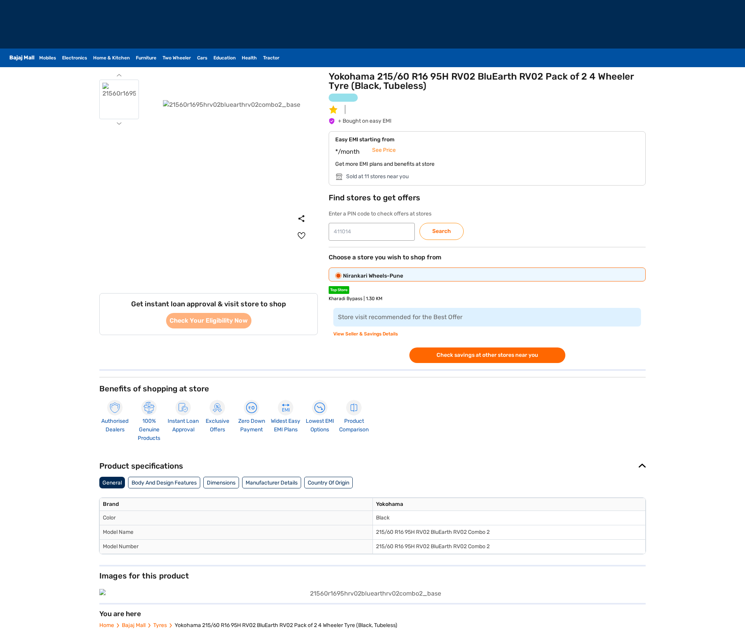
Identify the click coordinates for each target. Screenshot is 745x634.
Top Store (339, 290)
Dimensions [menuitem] (221, 482)
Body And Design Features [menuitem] (164, 482)
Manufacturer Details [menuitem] (272, 482)
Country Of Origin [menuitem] (328, 482)
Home (106, 625)
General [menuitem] (112, 482)
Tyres (160, 625)
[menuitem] (301, 236)
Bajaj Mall (134, 625)
